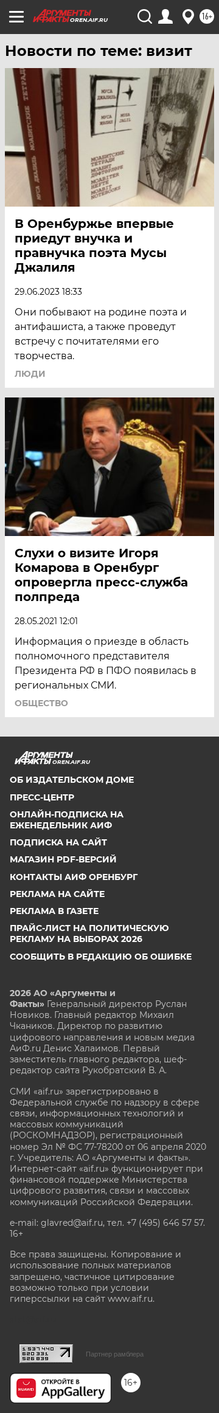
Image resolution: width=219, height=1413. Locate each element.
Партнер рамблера (115, 1354)
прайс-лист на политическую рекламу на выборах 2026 (89, 933)
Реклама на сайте (57, 894)
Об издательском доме (72, 779)
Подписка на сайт (58, 842)
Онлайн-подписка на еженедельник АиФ (66, 820)
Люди (30, 374)
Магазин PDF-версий (63, 859)
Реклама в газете (54, 911)
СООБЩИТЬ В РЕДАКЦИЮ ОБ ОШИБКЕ (101, 956)
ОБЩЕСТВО (41, 703)
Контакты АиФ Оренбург (73, 877)
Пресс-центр (42, 797)
